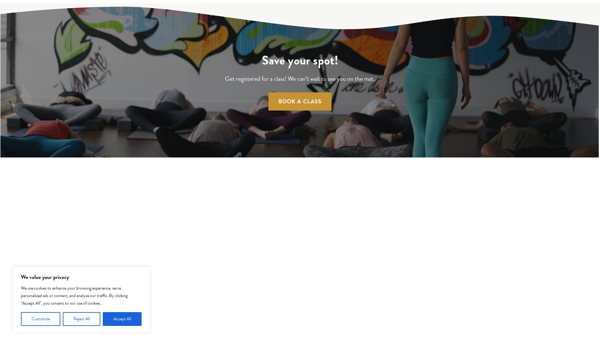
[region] (81, 299)
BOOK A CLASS (300, 101)
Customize (41, 319)
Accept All (122, 319)
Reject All (81, 319)
